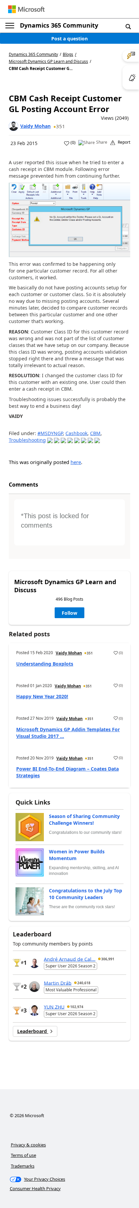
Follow (69, 613)
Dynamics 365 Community (59, 25)
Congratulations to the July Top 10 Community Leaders (85, 893)
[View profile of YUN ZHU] (34, 1010)
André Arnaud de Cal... (69, 959)
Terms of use (23, 1155)
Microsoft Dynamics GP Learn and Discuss (48, 61)
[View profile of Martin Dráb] (34, 986)
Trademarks (22, 1166)
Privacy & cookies (28, 1145)
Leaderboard (32, 1031)
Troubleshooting (27, 440)
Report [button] (124, 142)
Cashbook (76, 433)
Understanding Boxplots (44, 664)
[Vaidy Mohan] (13, 126)
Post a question (69, 38)
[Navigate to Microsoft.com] (26, 9)
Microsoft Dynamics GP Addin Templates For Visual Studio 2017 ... (68, 732)
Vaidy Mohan (35, 126)
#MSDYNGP (50, 433)
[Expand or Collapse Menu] (10, 26)
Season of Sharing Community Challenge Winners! (84, 819)
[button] (128, 26)
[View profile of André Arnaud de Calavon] (34, 962)
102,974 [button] (76, 1006)
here (76, 462)
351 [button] (60, 126)
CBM (95, 433)
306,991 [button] (107, 959)
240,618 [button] (83, 983)
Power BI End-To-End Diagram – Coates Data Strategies (67, 772)
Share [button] (101, 142)
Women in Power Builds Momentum (77, 854)
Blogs (68, 54)
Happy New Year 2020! (42, 696)
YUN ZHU (54, 1006)
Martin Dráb (58, 983)
